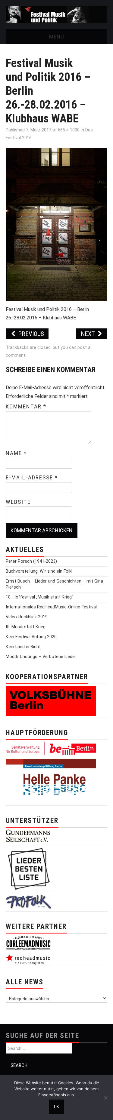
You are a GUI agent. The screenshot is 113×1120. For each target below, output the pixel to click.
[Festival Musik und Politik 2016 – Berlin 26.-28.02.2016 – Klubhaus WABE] (57, 224)
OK (56, 1106)
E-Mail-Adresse (32, 478)
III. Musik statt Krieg (26, 626)
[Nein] (105, 1098)
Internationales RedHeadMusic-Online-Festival (51, 607)
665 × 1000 (69, 130)
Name (16, 453)
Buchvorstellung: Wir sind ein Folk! (39, 571)
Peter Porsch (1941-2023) (31, 561)
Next (88, 333)
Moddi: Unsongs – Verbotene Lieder (41, 656)
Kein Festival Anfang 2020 (31, 636)
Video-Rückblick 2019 (27, 617)
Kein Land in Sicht (23, 646)
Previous (30, 333)
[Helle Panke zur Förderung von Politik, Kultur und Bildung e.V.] (51, 781)
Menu (56, 36)
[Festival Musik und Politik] (56, 14)
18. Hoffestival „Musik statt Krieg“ (39, 597)
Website (18, 502)
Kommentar (26, 407)
